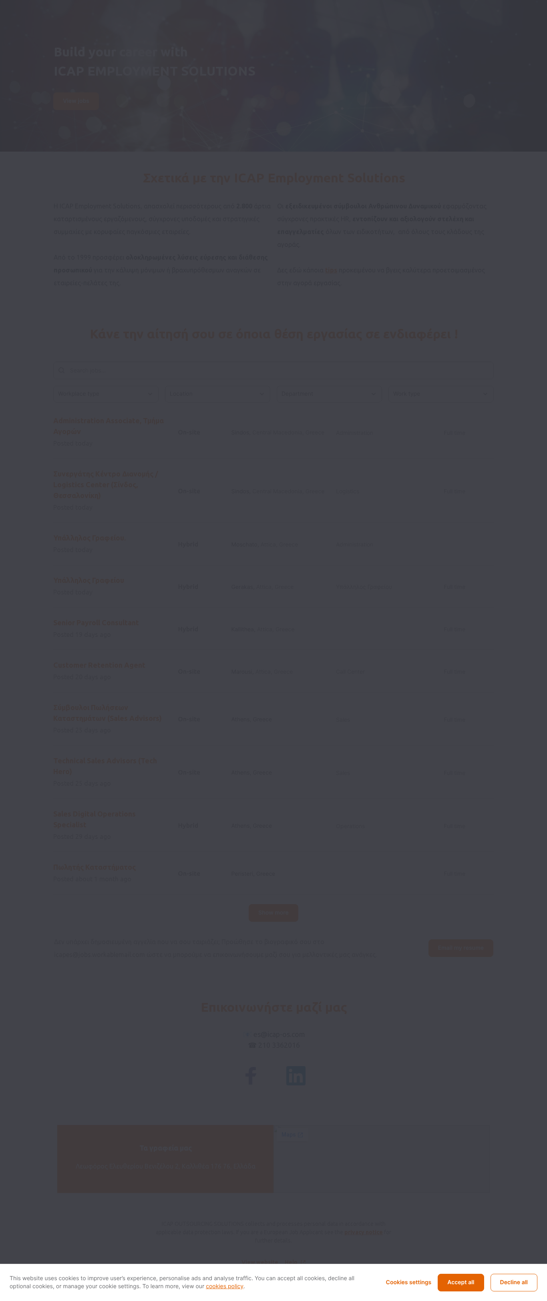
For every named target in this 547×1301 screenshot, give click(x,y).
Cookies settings (409, 1282)
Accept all (460, 1282)
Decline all (514, 1282)
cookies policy (224, 1286)
